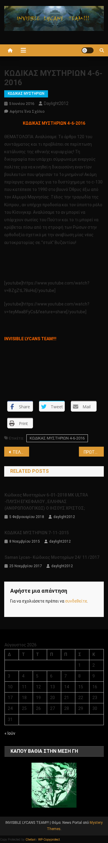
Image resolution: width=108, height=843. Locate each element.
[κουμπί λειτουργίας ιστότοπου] (88, 50)
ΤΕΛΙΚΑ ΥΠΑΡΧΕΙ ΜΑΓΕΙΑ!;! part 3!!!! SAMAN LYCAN (21, 452)
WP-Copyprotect (49, 840)
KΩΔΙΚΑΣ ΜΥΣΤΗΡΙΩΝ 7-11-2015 (36, 532)
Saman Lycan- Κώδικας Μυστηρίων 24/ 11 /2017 (51, 557)
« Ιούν (9, 733)
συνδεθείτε (76, 601)
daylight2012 (56, 103)
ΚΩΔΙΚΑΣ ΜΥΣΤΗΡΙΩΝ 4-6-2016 (57, 438)
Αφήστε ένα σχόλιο (27, 111)
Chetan (30, 840)
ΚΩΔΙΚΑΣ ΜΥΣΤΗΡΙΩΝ (26, 93)
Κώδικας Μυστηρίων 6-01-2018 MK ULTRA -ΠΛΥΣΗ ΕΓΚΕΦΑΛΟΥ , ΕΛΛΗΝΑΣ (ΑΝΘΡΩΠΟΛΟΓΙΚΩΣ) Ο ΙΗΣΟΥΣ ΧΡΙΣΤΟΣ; (46, 502)
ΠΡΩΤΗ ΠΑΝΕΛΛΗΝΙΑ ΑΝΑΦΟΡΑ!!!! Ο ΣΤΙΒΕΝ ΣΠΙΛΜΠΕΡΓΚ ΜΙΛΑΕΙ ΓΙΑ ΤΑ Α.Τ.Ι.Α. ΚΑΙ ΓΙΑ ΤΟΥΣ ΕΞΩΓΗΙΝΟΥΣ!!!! (94, 452)
